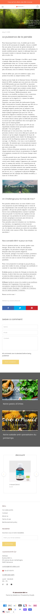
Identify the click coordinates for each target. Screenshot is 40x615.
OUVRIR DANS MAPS (8, 575)
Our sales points (7, 510)
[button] (8, 612)
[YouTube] (11, 584)
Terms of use (6, 519)
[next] (36, 474)
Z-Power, (32, 264)
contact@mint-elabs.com (11, 566)
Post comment (10, 362)
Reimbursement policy (9, 522)
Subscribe (9, 544)
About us (5, 516)
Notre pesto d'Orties (13, 403)
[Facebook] (3, 584)
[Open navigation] (3, 6)
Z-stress (26, 264)
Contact (5, 513)
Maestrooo (16, 595)
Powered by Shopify (27, 595)
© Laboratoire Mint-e (20, 592)
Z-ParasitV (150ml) (14, 484)
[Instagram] (7, 584)
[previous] (4, 474)
